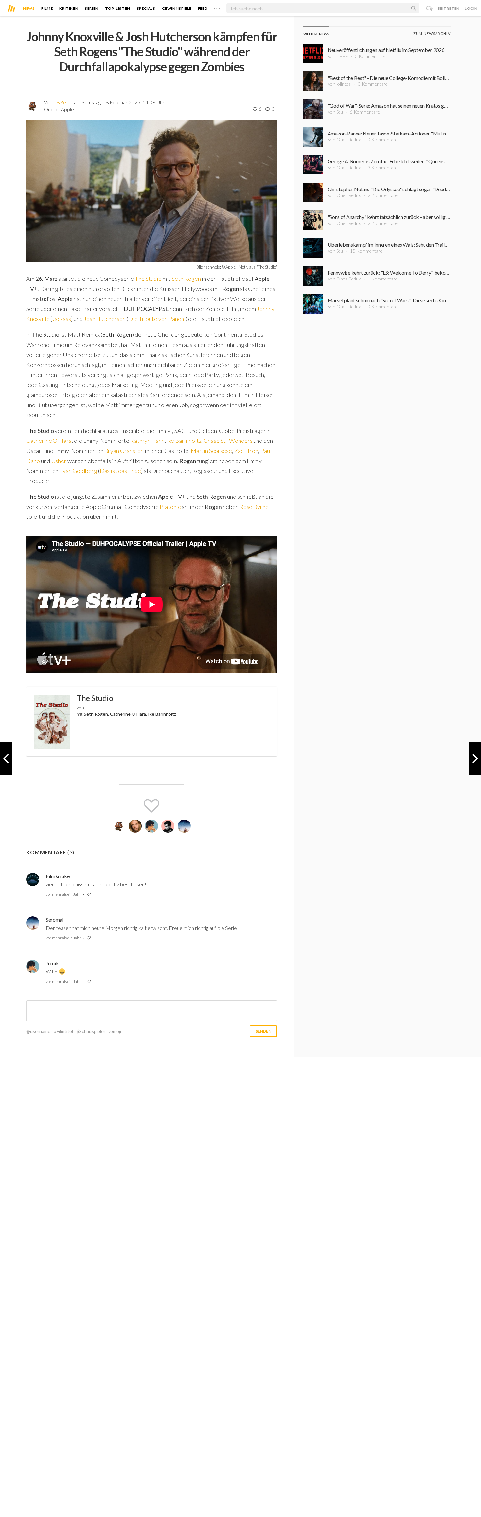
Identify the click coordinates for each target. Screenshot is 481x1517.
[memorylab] (167, 826)
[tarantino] (135, 826)
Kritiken (68, 8)
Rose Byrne (254, 506)
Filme (47, 8)
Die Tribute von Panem (157, 318)
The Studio (148, 278)
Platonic (171, 506)
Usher (59, 460)
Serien (91, 8)
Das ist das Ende (120, 470)
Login (471, 8)
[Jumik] (151, 826)
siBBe (59, 102)
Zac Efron (246, 450)
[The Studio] (52, 722)
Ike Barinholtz (184, 440)
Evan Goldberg (78, 470)
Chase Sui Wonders (228, 440)
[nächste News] (6, 758)
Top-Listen (117, 8)
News (29, 8)
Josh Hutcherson (105, 318)
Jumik (52, 963)
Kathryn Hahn (147, 440)
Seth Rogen (186, 278)
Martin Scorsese (211, 450)
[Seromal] (184, 826)
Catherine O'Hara (49, 440)
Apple (67, 109)
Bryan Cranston (124, 450)
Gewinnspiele (176, 8)
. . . (217, 6)
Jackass (61, 318)
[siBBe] (118, 826)
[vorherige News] (475, 758)
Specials (146, 8)
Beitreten (449, 8)
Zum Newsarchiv (431, 33)
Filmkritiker (58, 876)
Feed (202, 8)
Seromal (54, 919)
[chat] (429, 8)
